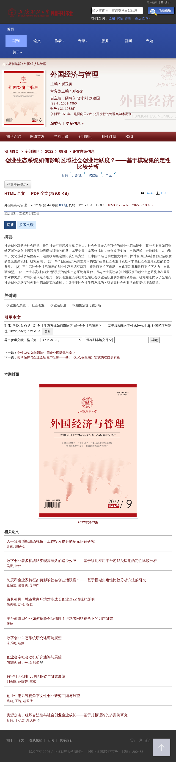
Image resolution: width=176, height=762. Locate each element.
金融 (112, 18)
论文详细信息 (84, 151)
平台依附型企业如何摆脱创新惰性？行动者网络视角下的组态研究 (60, 619)
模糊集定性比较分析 (86, 305)
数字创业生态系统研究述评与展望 (34, 638)
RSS (129, 136)
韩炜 (18, 566)
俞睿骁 (23, 585)
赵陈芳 (23, 681)
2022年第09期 (88, 522)
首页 (10, 29)
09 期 (63, 205)
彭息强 (34, 662)
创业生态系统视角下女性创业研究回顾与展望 (43, 696)
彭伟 (65, 175)
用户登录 (152, 2)
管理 (128, 18)
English (165, 2)
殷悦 (78, 175)
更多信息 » (75, 123)
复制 (47, 331)
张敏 (10, 624)
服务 (105, 41)
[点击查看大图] (88, 450)
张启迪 (11, 585)
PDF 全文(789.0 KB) (50, 193)
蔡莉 (10, 701)
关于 (16, 52)
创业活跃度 (58, 305)
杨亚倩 (28, 701)
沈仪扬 (93, 175)
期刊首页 (11, 151)
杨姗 (21, 643)
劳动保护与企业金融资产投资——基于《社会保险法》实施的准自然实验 (68, 357)
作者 (58, 41)
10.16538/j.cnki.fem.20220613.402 (128, 205)
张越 (29, 604)
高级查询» (143, 18)
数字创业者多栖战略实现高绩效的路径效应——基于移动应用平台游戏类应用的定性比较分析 (82, 561)
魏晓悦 (20, 546)
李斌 (33, 681)
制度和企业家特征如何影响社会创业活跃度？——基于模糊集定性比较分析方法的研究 (76, 580)
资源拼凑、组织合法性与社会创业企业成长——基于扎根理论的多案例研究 (67, 715)
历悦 (21, 604)
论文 (37, 41)
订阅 (51, 740)
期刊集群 (14, 64)
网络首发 (37, 136)
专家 (81, 41)
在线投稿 (35, 740)
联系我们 (66, 740)
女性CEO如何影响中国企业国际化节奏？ (46, 353)
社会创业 (38, 305)
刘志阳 (11, 681)
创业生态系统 (16, 305)
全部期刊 (85, 136)
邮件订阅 (109, 136)
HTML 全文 (14, 193)
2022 (49, 151)
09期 (63, 151)
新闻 (128, 41)
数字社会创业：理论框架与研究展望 (36, 676)
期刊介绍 (13, 136)
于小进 (20, 720)
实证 (120, 18)
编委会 (55, 123)
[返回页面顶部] (161, 747)
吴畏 (10, 566)
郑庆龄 (31, 720)
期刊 (16, 41)
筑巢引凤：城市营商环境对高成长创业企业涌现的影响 (51, 599)
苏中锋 (34, 585)
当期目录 (61, 136)
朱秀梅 (11, 604)
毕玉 (108, 175)
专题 (149, 41)
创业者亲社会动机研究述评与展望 (34, 657)
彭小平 (23, 662)
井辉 (10, 546)
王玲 (18, 701)
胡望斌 (11, 662)
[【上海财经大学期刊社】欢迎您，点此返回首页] (41, 11)
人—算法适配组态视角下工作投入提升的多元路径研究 (51, 541)
